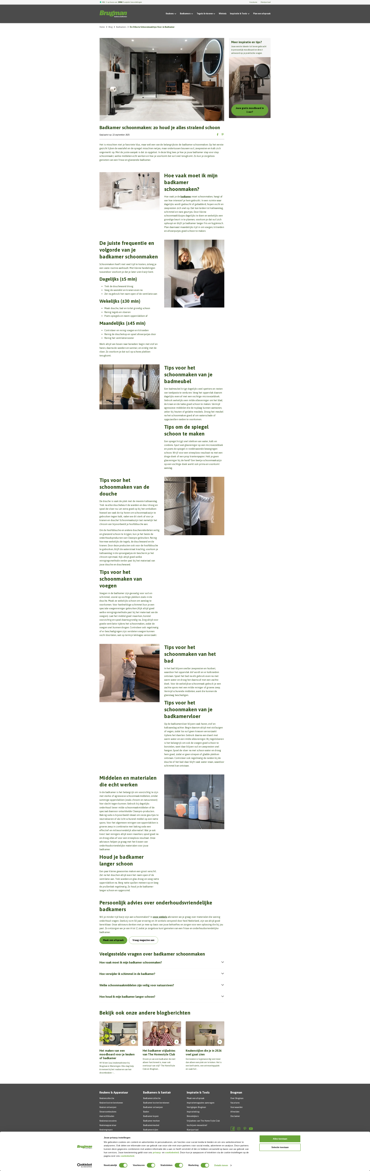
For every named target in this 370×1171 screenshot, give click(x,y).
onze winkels (160, 917)
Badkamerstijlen (150, 1130)
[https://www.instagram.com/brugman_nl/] (238, 1128)
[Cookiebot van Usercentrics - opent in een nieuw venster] (84, 1165)
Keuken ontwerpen (107, 1107)
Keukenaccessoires (108, 1121)
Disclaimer (235, 1116)
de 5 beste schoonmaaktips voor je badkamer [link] (152, 27)
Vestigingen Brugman (196, 1107)
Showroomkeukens (107, 1112)
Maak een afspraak (195, 1098)
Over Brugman (236, 1098)
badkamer (186, 196)
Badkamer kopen (151, 1116)
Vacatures (253, 2)
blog (110, 27)
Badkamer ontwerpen (153, 1107)
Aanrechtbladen (106, 1116)
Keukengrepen (106, 1130)
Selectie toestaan (280, 1147)
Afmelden (234, 1112)
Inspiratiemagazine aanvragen (200, 1103)
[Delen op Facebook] (217, 135)
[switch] (151, 1165)
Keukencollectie (106, 1098)
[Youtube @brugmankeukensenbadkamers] (251, 1128)
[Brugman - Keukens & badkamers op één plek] (113, 14)
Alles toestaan (280, 1139)
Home (102, 27)
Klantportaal (266, 2)
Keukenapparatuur (107, 1125)
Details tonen (221, 1165)
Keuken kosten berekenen (111, 1103)
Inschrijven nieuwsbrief (197, 1125)
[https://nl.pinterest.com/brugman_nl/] (245, 1128)
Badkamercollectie (152, 1098)
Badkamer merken (151, 1121)
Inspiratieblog (193, 1112)
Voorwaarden (236, 1107)
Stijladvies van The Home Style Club (203, 1121)
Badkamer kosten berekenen (156, 1103)
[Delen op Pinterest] (222, 135)
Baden (146, 1112)
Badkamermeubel (151, 1125)
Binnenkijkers (193, 1116)
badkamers (121, 27)
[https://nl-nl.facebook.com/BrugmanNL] (232, 1128)
